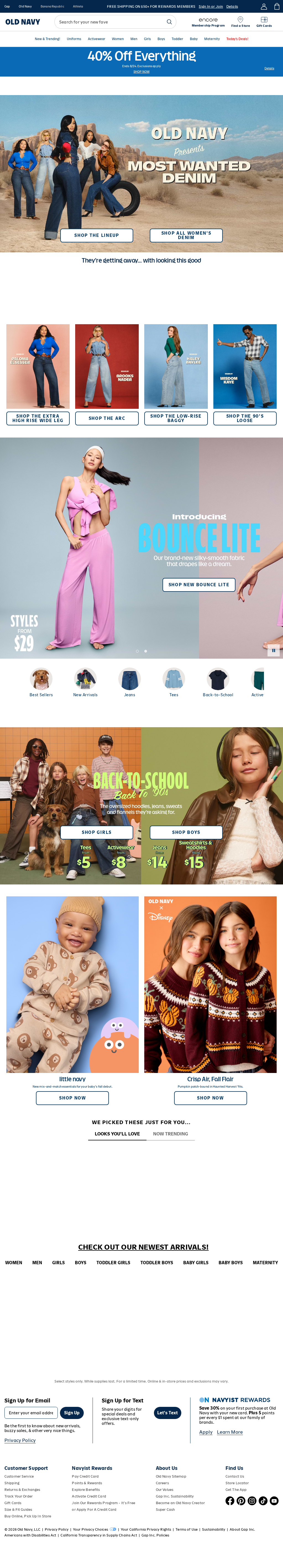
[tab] (117, 1134)
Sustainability (213, 1529)
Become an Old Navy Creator (180, 1503)
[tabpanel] (141, 1150)
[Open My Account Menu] (264, 6)
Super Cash (165, 1509)
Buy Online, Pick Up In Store (27, 1516)
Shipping (11, 1483)
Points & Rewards (87, 1483)
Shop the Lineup (96, 235)
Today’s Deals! (237, 39)
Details (232, 6)
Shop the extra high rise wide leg (38, 418)
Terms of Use (186, 1529)
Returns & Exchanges (22, 1490)
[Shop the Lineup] (141, 171)
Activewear (96, 39)
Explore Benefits (86, 1490)
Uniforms (74, 39)
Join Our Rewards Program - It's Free (103, 1503)
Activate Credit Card (89, 1496)
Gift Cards (12, 1503)
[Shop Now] (141, 805)
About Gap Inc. (242, 1529)
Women (118, 39)
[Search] (169, 21)
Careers (162, 1483)
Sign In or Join (211, 6)
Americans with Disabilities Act (30, 1535)
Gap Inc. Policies (155, 1535)
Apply (206, 1432)
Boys (161, 39)
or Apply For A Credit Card (94, 1509)
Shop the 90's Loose (245, 418)
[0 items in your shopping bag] (276, 6)
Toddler (177, 39)
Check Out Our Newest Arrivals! (143, 1247)
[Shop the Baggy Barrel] (176, 375)
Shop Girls (97, 832)
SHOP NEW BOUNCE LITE (199, 584)
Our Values (164, 1490)
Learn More (230, 1432)
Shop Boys (186, 832)
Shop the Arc (107, 418)
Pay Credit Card (85, 1476)
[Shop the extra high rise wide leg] (38, 375)
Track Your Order (18, 1496)
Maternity (212, 39)
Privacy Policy (20, 1440)
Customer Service (19, 1476)
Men (133, 39)
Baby (194, 39)
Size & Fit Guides (18, 1509)
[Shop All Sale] (141, 62)
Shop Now (141, 71)
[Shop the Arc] (107, 375)
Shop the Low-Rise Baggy (176, 418)
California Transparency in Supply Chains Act (99, 1535)
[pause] (273, 650)
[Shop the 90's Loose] (245, 375)
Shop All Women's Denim (186, 235)
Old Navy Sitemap (171, 1476)
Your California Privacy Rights (146, 1529)
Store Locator (237, 1483)
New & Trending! (47, 39)
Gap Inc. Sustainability (175, 1496)
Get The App (236, 1490)
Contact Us (235, 1476)
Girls (147, 39)
